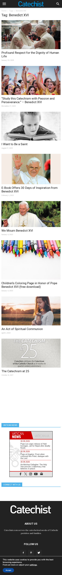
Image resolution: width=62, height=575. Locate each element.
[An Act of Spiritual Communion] (31, 310)
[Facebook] (23, 553)
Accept (8, 570)
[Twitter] (39, 553)
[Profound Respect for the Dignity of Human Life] (31, 34)
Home (3, 11)
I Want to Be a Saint (14, 144)
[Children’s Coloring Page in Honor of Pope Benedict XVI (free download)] (31, 260)
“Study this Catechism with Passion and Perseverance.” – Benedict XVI (28, 100)
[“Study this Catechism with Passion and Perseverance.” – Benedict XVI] (31, 80)
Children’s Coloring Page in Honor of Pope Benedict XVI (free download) (29, 285)
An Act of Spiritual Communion (22, 329)
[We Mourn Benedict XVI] (31, 214)
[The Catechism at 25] (31, 353)
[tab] (20, 435)
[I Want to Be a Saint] (31, 126)
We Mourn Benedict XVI (17, 230)
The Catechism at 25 (15, 371)
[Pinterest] (31, 553)
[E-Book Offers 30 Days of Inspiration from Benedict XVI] (31, 169)
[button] (58, 4)
